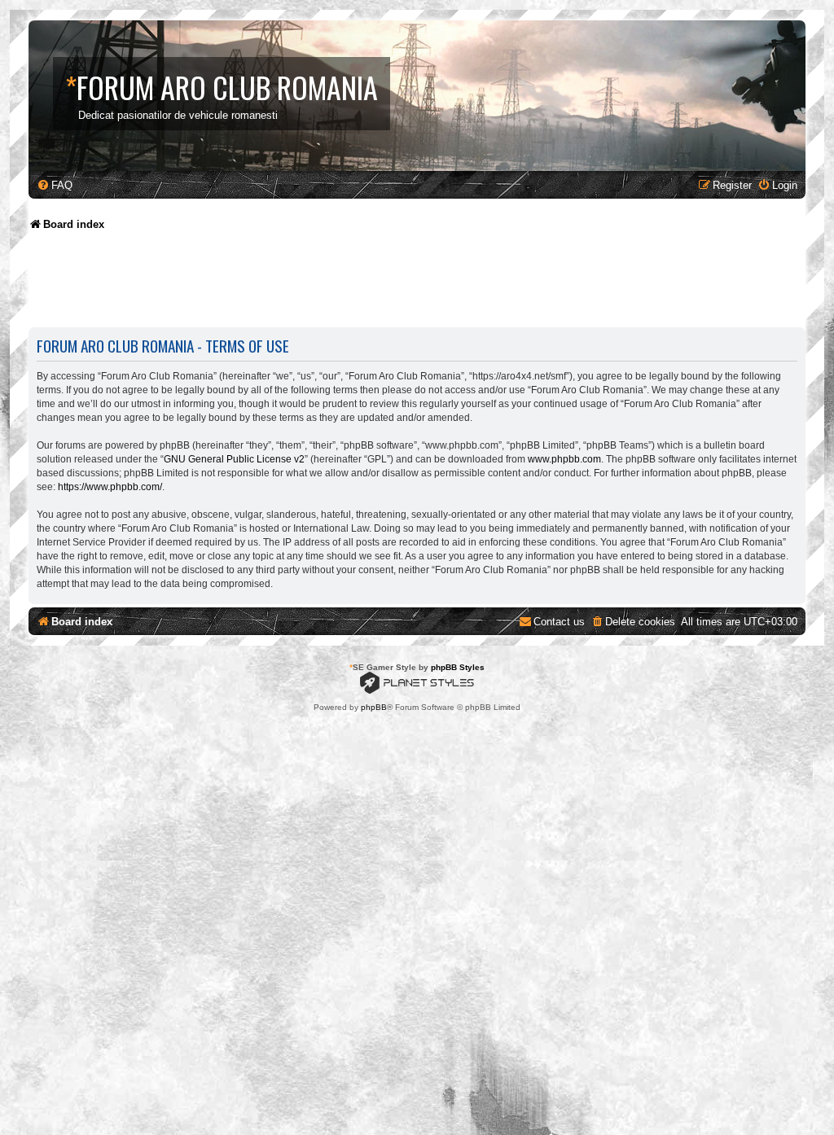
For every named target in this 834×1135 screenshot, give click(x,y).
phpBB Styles (458, 667)
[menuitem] (54, 185)
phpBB (374, 707)
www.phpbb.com (564, 459)
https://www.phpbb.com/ (110, 487)
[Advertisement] (325, 285)
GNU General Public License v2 (234, 459)
